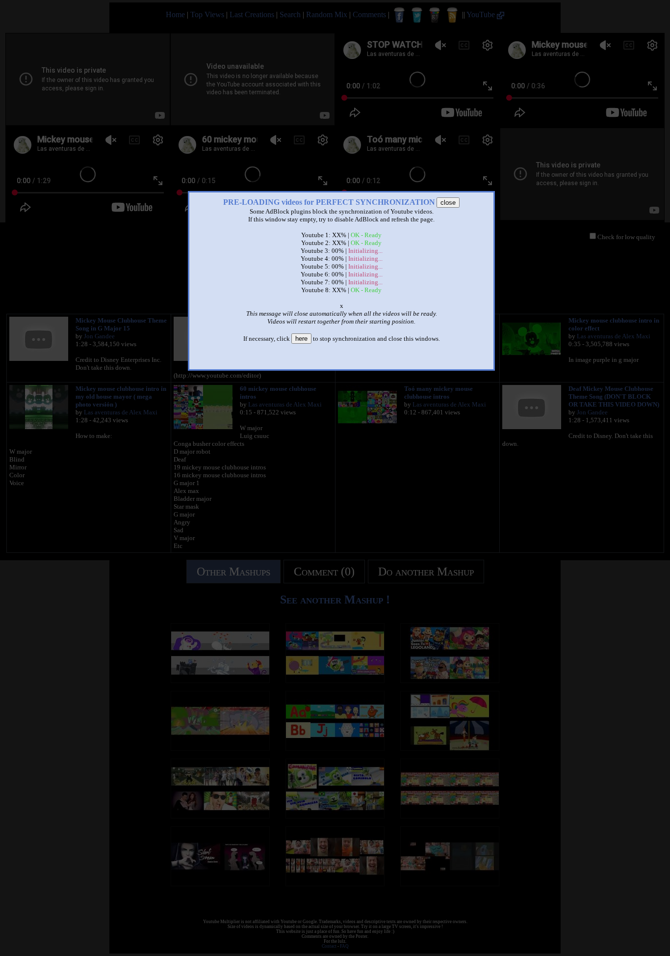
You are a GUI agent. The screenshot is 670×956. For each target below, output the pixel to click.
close (448, 202)
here (301, 338)
